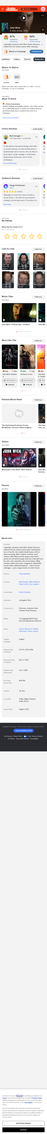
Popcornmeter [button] (34, 39)
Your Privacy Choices (35, 736)
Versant (19, 1096)
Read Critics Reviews (11, 117)
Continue (23, 1129)
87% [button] (12, 36)
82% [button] (32, 36)
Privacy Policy (37, 1098)
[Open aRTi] (43, 9)
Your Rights (29, 1102)
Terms (4, 1098)
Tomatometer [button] (13, 39)
